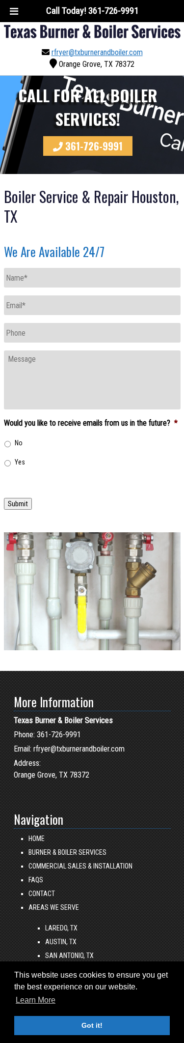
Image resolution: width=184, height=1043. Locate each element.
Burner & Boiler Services (67, 852)
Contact (41, 894)
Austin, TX (61, 942)
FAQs (35, 880)
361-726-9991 (94, 146)
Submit (18, 503)
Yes (20, 462)
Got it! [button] (92, 1025)
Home (36, 838)
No (19, 443)
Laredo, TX (61, 928)
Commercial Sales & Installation (80, 866)
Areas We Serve (53, 907)
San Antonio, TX (69, 955)
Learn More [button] (35, 1000)
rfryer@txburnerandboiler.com (97, 52)
